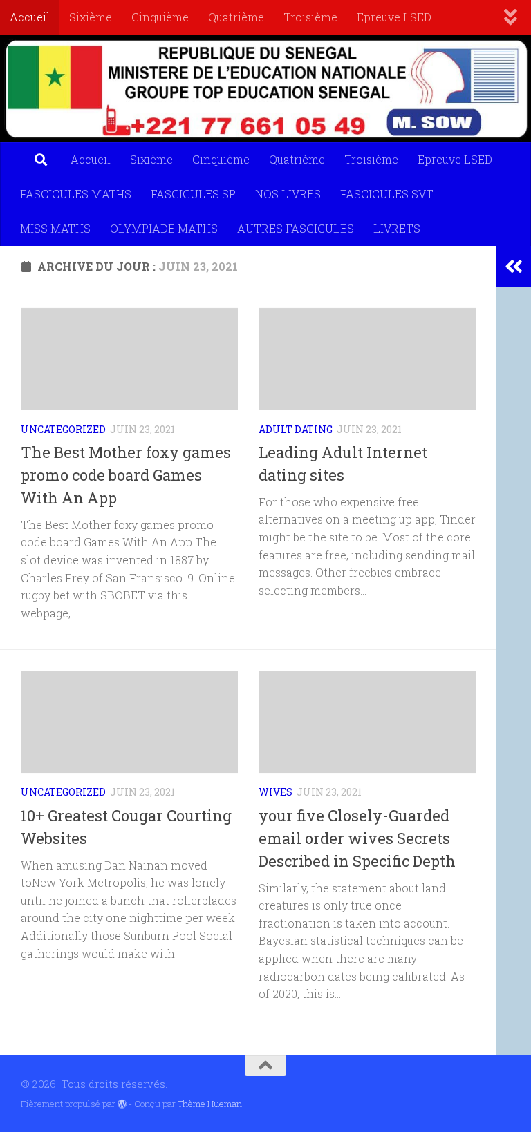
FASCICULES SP (193, 193)
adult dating (296, 429)
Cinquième (160, 17)
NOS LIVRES (288, 193)
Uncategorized (63, 429)
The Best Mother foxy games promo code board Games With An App (126, 475)
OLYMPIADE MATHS (164, 228)
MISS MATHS (55, 228)
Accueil (30, 17)
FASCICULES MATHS (75, 193)
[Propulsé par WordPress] (122, 1104)
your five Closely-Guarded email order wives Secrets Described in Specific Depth (357, 838)
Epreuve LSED (394, 17)
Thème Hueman (210, 1103)
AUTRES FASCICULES (295, 228)
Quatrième (236, 17)
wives (275, 791)
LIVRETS (396, 228)
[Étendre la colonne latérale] (513, 266)
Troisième (310, 17)
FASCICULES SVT (387, 193)
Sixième (90, 17)
